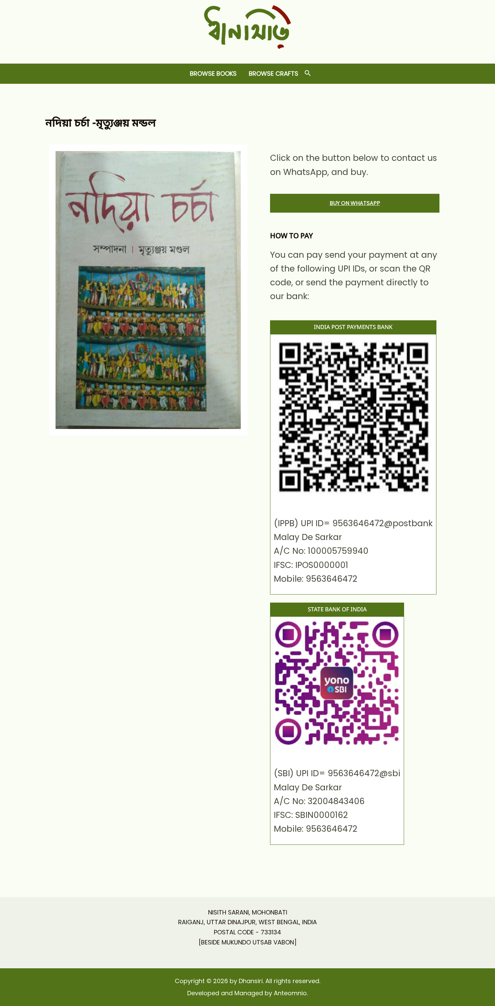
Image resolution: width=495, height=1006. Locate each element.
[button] (307, 73)
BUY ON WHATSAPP (355, 203)
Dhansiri (247, 54)
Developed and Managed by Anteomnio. (247, 993)
